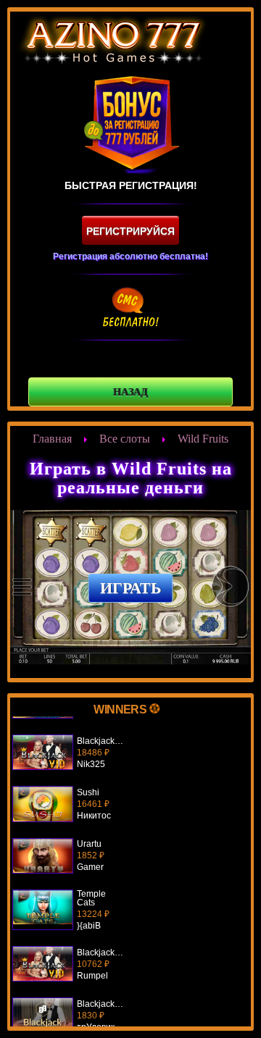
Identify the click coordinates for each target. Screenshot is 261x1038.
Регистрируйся (130, 231)
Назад (130, 392)
